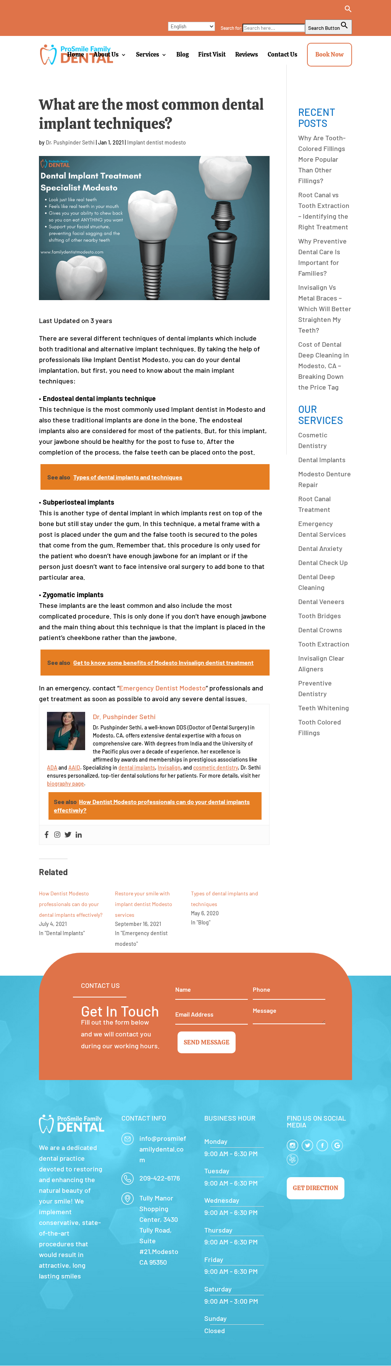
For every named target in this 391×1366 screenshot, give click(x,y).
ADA (52, 767)
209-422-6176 (159, 1178)
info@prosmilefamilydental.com (162, 1149)
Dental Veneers (321, 601)
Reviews (246, 54)
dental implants (136, 767)
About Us (106, 54)
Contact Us (282, 54)
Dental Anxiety (320, 548)
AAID (74, 767)
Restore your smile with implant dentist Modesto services (143, 904)
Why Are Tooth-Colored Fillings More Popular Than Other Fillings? (322, 159)
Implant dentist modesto (156, 142)
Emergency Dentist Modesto (162, 688)
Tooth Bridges (319, 615)
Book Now (329, 54)
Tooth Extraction (323, 644)
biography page (65, 783)
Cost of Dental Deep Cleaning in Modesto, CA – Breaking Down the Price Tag (323, 365)
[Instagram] (57, 835)
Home (75, 54)
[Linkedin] (78, 835)
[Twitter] (68, 835)
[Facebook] (46, 835)
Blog (182, 54)
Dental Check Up (323, 562)
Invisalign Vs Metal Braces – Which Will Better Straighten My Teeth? (324, 308)
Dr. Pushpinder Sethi (70, 142)
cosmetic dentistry (215, 767)
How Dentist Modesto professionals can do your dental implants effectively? (70, 904)
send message (206, 1042)
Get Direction (315, 1188)
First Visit (212, 54)
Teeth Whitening (323, 707)
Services (147, 54)
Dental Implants (322, 459)
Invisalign (169, 767)
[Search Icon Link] (286, 12)
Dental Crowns (320, 629)
